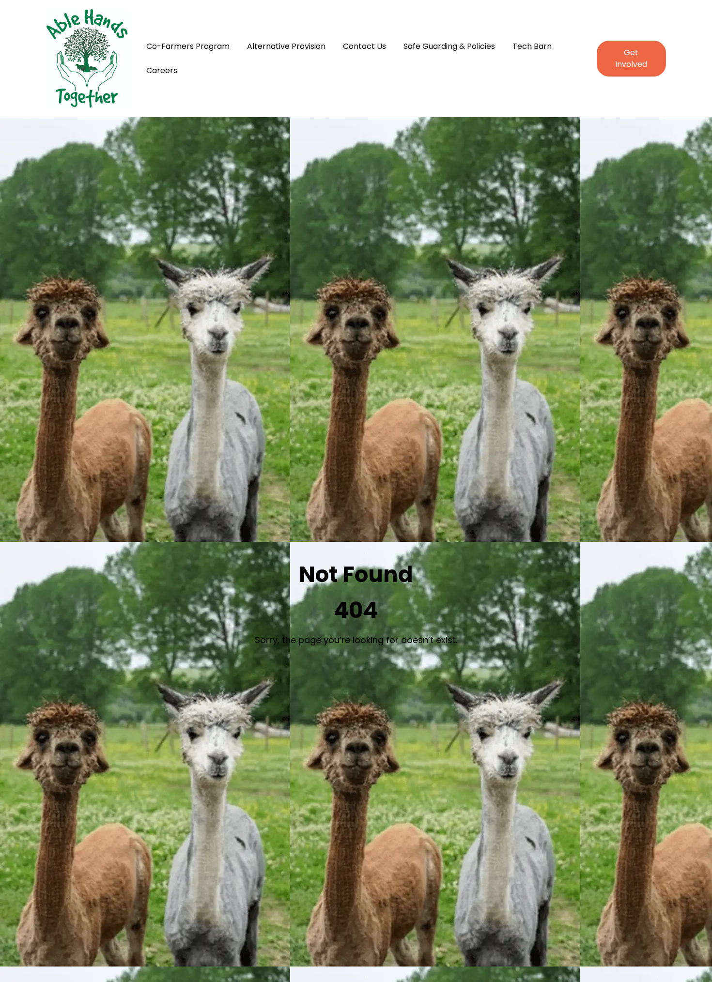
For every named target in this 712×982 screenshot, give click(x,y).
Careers (161, 70)
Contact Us (364, 46)
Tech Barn (532, 46)
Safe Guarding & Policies (449, 46)
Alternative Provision (286, 46)
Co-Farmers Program (188, 46)
